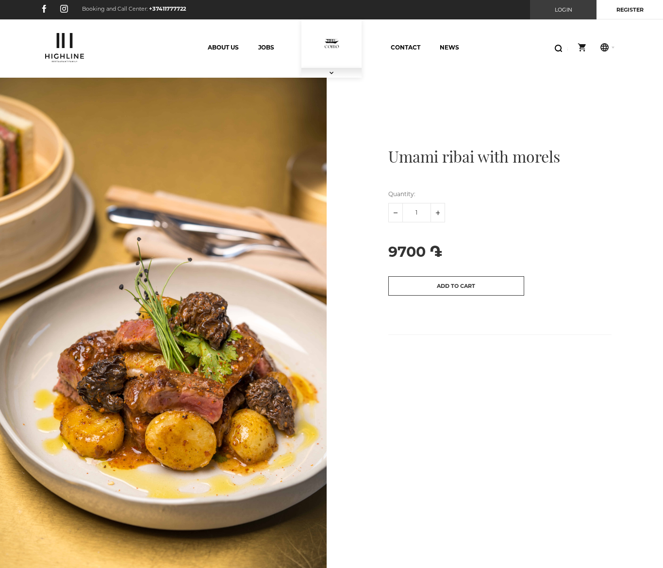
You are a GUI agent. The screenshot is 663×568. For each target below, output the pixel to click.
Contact (405, 47)
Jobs (266, 47)
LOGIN (563, 9)
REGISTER (630, 9)
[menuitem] (223, 47)
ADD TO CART (456, 286)
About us (223, 47)
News (449, 47)
